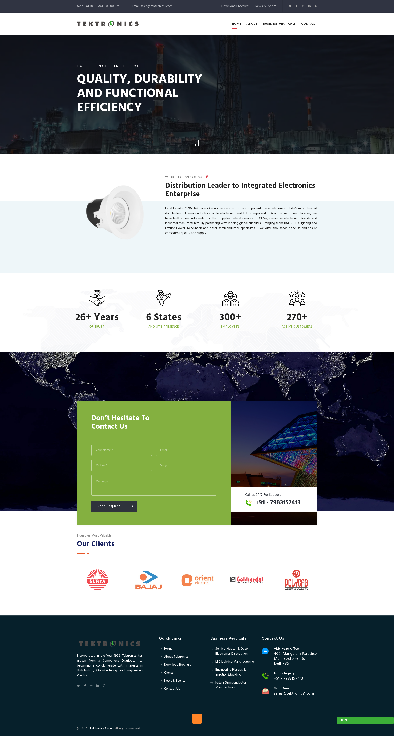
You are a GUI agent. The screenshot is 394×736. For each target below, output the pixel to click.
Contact (309, 23)
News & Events (265, 6)
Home (236, 23)
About (252, 23)
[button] (195, 143)
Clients (168, 672)
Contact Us (172, 688)
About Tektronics (176, 656)
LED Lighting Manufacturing (234, 661)
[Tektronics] (108, 23)
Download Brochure (235, 6)
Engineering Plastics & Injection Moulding (230, 672)
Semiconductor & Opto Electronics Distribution (231, 651)
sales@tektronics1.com (156, 6)
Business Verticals (279, 23)
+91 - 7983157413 (277, 503)
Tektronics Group (102, 728)
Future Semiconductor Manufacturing (230, 685)
